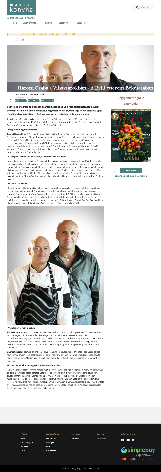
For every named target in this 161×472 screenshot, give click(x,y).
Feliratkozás (101, 439)
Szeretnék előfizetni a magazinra (131, 176)
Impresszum (51, 439)
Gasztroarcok (64, 23)
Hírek (14, 23)
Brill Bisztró (33, 101)
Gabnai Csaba (47, 101)
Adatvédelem (51, 450)
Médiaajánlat (51, 443)
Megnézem (131, 171)
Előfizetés (75, 439)
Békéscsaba (20, 101)
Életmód (81, 23)
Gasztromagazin (30, 23)
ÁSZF (48, 447)
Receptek (48, 23)
